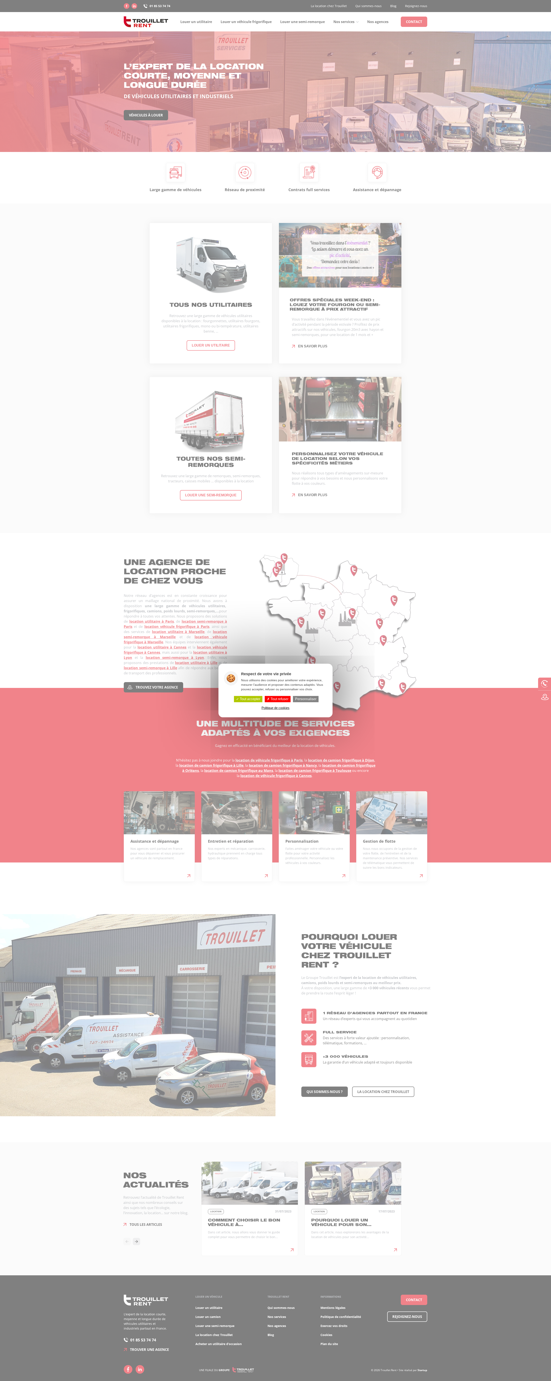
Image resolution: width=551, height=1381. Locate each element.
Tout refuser (279, 699)
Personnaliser (305, 699)
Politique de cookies (275, 708)
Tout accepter (249, 699)
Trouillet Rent (146, 21)
